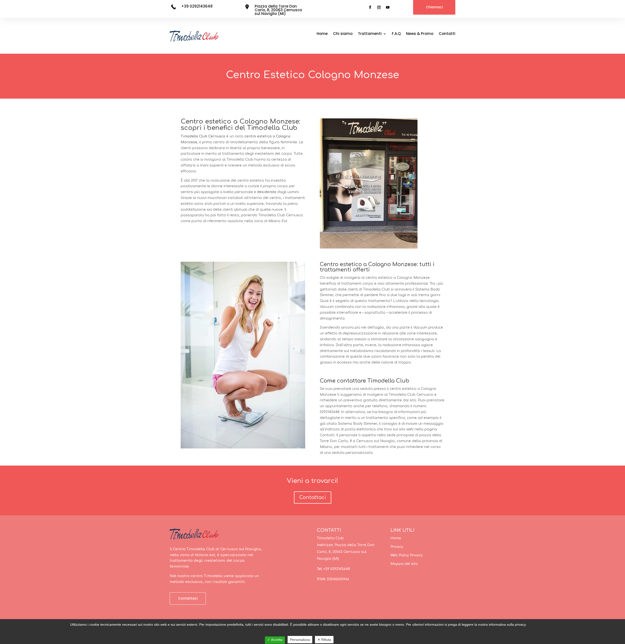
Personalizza (300, 640)
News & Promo (419, 34)
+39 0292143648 (197, 6)
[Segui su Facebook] (370, 7)
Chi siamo (343, 34)
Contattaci (312, 497)
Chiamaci (434, 7)
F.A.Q (396, 34)
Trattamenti (370, 34)
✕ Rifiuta (324, 640)
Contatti (447, 34)
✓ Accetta (274, 640)
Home (322, 34)
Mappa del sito (404, 564)
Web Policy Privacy (406, 555)
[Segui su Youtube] (387, 7)
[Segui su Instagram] (378, 7)
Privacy (396, 547)
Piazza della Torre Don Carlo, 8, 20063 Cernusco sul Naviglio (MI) (278, 10)
